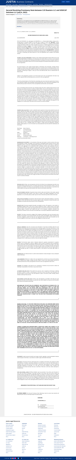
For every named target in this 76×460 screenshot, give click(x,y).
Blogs (55, 433)
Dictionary (56, 425)
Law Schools (29, 4)
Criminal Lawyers (9, 428)
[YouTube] (12, 458)
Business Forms (41, 444)
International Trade (42, 431)
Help (50, 458)
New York (24, 449)
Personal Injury (25, 435)
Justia (7, 6)
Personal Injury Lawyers (10, 435)
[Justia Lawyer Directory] (21, 458)
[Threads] (16, 458)
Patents (39, 447)
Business (40, 423)
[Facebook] (13, 458)
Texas (23, 451)
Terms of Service (55, 458)
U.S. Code (8, 442)
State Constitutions (25, 441)
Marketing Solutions (48, 4)
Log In (63, 1)
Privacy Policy (61, 458)
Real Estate (40, 433)
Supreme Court (9, 446)
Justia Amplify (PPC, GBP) (59, 447)
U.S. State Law (25, 439)
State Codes (24, 442)
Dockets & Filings (9, 451)
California (24, 446)
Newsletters (41, 4)
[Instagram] (15, 458)
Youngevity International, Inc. (24, 6)
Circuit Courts (8, 447)
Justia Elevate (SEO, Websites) (59, 446)
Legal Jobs (40, 441)
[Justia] (11, 2)
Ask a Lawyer (15, 4)
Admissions (56, 426)
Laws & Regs (35, 4)
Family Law (24, 433)
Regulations (8, 444)
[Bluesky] (18, 458)
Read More (19, 26)
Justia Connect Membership (59, 441)
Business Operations (42, 426)
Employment (40, 428)
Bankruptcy (24, 425)
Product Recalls (41, 446)
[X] (19, 458)
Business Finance (18, 14)
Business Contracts (15, 6)
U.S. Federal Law (9, 439)
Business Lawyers (9, 426)
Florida (23, 447)
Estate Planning (25, 431)
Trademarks (40, 449)
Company (47, 458)
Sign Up (67, 1)
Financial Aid (56, 428)
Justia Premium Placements (59, 444)
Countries (40, 451)
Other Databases (42, 439)
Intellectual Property (42, 430)
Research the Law (22, 4)
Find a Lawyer (8, 4)
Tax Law (39, 435)
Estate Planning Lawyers (10, 431)
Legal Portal (42, 458)
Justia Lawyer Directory (58, 442)
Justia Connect (36, 458)
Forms (10, 6)
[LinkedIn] (10, 458)
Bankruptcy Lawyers (10, 425)
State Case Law (25, 444)
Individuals (24, 423)
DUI (22, 430)
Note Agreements (26, 14)
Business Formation (42, 425)
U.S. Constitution (9, 441)
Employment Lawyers (10, 430)
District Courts (9, 449)
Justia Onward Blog (57, 449)
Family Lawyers (9, 433)
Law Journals (56, 431)
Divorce (23, 428)
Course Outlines (57, 430)
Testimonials (56, 451)
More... (7, 436)
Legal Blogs (40, 442)
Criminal (23, 426)
